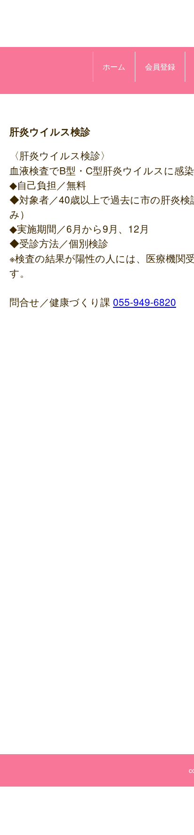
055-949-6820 (144, 302)
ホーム (114, 66)
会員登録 (160, 66)
